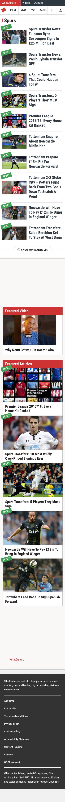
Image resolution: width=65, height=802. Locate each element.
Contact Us (10, 708)
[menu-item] (13, 10)
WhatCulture (17, 659)
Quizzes (38, 2)
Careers (8, 754)
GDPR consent (12, 762)
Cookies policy (12, 731)
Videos (26, 2)
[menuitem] (10, 3)
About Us (9, 700)
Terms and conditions (16, 716)
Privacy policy (11, 723)
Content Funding (13, 746)
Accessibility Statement (17, 739)
